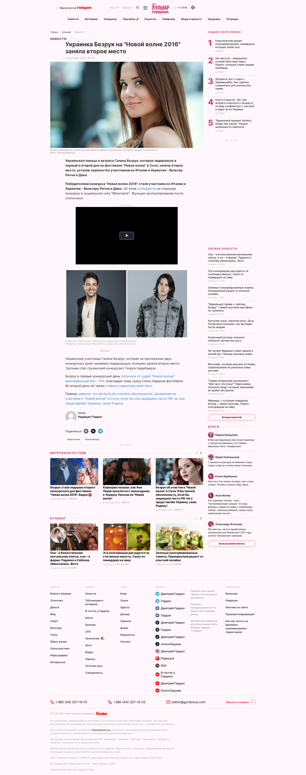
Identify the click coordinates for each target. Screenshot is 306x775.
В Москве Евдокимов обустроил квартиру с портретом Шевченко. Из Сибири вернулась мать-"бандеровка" (231, 443)
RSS (164, 665)
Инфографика (59, 655)
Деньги (54, 607)
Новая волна (73, 439)
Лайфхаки (168, 19)
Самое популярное (224, 32)
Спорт (54, 621)
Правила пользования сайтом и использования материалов (203, 594)
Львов (124, 600)
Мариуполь (127, 634)
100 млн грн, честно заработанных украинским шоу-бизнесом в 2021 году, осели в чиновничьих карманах (230, 532)
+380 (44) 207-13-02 (129, 702)
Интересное (57, 662)
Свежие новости (222, 248)
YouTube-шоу (93, 665)
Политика (56, 600)
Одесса (125, 607)
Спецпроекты (94, 672)
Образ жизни (58, 641)
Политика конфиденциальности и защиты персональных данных (203, 609)
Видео (89, 652)
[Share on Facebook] (86, 431)
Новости (73, 19)
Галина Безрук (92, 439)
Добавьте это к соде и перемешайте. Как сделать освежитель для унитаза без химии (233, 83)
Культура (56, 627)
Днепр (124, 627)
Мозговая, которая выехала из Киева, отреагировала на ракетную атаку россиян (232, 367)
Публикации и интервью (94, 602)
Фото (88, 645)
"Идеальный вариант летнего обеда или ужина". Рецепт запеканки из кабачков (233, 123)
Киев (123, 593)
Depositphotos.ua (101, 730)
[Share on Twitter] (93, 431)
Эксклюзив (92, 638)
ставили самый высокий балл (129, 386)
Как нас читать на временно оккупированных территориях (237, 626)
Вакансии (232, 593)
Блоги (213, 426)
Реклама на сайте (237, 607)
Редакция (232, 600)
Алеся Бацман (171, 644)
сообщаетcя (146, 189)
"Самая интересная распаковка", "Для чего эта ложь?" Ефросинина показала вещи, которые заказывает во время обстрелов (231, 385)
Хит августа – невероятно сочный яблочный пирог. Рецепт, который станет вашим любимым (234, 63)
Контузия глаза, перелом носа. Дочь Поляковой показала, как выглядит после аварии (231, 324)
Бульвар (66, 32)
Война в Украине (60, 593)
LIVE (88, 631)
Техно (54, 634)
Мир (53, 614)
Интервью (91, 19)
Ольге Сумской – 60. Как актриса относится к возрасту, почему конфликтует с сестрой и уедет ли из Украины (234, 104)
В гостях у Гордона (97, 611)
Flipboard (167, 658)
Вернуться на (68, 7)
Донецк (125, 614)
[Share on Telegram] (100, 431)
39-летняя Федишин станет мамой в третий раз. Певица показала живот (231, 352)
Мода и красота (191, 19)
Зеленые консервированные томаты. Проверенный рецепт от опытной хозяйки (180, 556)
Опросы (90, 659)
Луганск (125, 641)
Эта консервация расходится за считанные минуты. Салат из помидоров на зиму (126, 556)
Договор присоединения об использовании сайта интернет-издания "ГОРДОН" (203, 625)
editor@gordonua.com (189, 702)
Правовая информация (240, 614)
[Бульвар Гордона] (160, 7)
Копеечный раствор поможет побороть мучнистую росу (226, 339)
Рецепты (150, 19)
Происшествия (59, 648)
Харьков (125, 621)
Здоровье (214, 19)
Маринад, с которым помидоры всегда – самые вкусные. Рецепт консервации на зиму (228, 403)
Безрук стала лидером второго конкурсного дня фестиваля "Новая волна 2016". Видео (72, 491)
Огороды (232, 19)
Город (123, 587)
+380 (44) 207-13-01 (71, 702)
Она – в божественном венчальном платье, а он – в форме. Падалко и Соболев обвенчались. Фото (230, 257)
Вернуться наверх (237, 702)
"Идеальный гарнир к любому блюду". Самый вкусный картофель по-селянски (230, 307)
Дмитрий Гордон (173, 593)
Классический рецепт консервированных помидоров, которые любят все (235, 44)
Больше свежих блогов (231, 543)
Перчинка (129, 19)
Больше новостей (232, 417)
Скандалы (110, 19)
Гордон (54, 32)
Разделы (90, 587)
